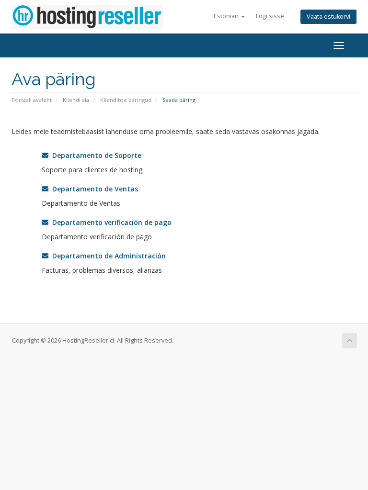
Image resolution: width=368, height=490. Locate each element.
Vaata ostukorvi (328, 16)
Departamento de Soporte (94, 155)
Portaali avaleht (32, 99)
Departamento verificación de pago (110, 222)
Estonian (227, 16)
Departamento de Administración (107, 255)
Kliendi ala (76, 99)
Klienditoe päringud (125, 99)
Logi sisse (270, 16)
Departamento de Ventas (93, 188)
